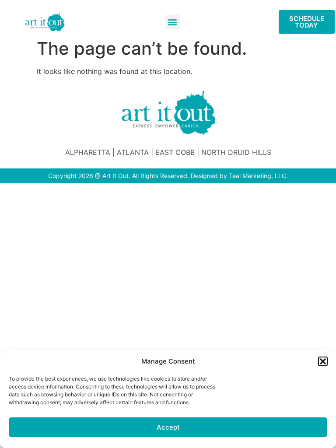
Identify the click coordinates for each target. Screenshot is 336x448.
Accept (168, 427)
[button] (322, 361)
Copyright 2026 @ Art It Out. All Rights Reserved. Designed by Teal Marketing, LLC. (168, 175)
